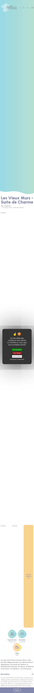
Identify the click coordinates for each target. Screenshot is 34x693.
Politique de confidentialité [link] (17, 359)
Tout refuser (17, 353)
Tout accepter (17, 349)
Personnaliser (17, 356)
